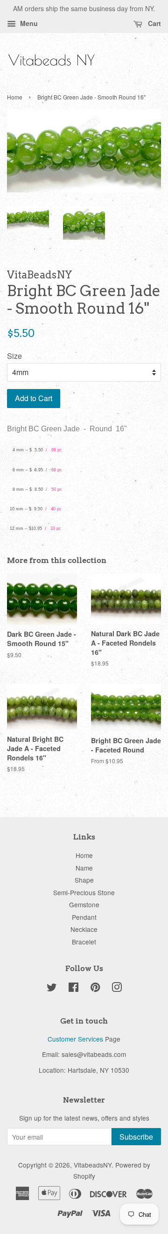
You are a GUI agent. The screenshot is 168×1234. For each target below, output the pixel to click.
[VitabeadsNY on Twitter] (52, 988)
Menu (28, 23)
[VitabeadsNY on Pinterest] (95, 988)
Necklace (84, 929)
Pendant (84, 917)
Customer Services (75, 1038)
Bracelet (84, 941)
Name (84, 867)
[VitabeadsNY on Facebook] (73, 988)
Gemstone (84, 904)
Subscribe (136, 1136)
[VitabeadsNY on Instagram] (117, 988)
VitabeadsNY (93, 1164)
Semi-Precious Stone (84, 892)
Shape (84, 879)
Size (14, 355)
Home (14, 97)
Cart (153, 23)
